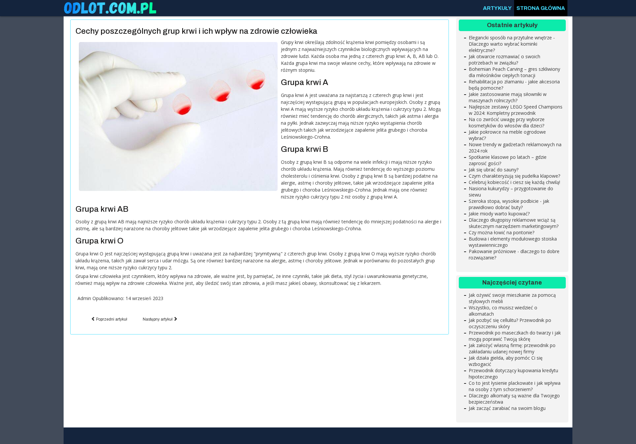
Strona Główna (540, 8)
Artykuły (497, 8)
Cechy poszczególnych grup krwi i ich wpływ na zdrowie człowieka (196, 31)
